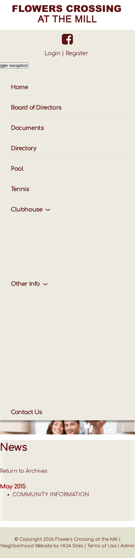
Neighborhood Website (26, 546)
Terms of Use (101, 546)
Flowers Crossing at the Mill (86, 539)
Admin (128, 546)
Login (53, 53)
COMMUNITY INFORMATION (51, 494)
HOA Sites (71, 546)
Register (77, 53)
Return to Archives (23, 471)
